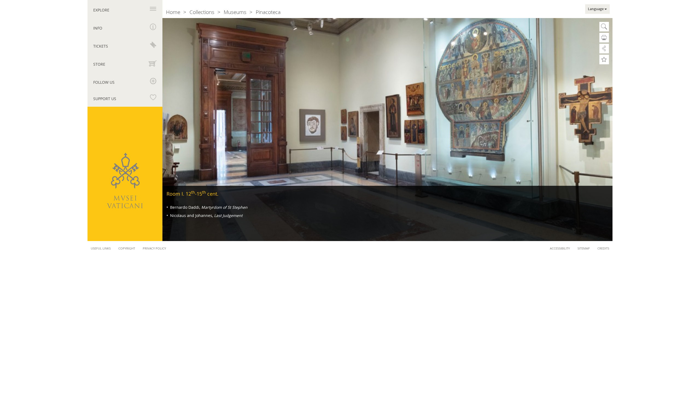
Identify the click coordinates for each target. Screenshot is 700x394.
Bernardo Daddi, (208, 207)
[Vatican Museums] (125, 180)
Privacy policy (154, 248)
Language (596, 9)
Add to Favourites (604, 59)
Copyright (126, 248)
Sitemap (584, 248)
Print (604, 37)
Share (604, 48)
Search (604, 26)
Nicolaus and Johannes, (206, 215)
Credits (603, 248)
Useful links (101, 248)
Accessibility (560, 248)
